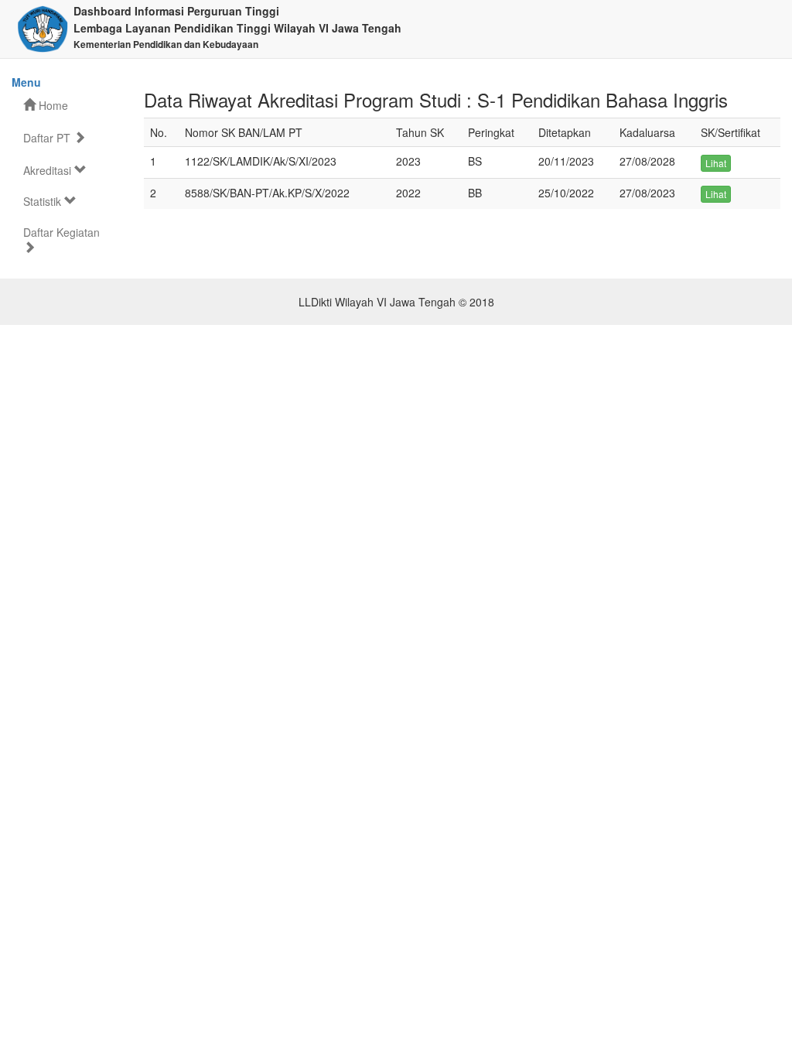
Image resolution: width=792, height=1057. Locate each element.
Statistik (43, 201)
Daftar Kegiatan (61, 232)
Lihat (715, 162)
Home (52, 105)
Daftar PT (48, 137)
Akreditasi (48, 170)
